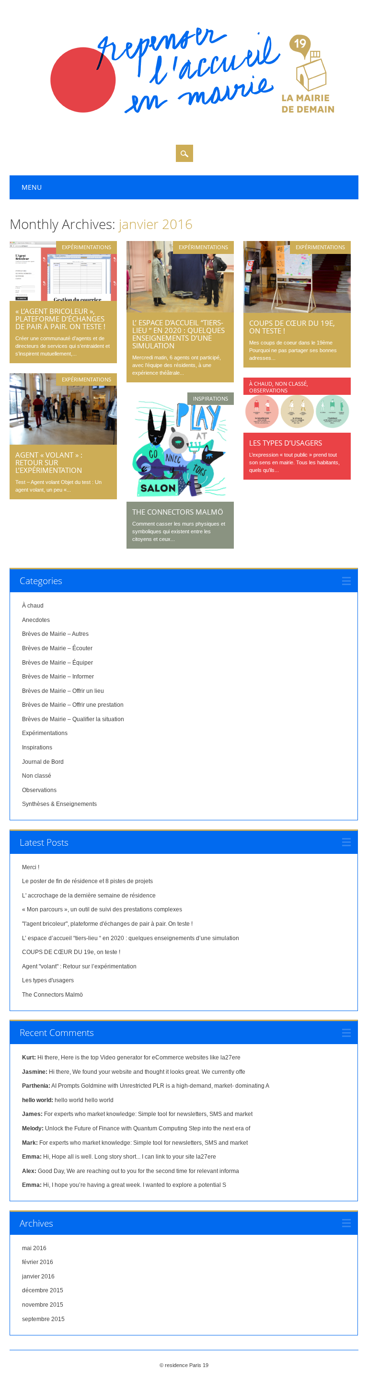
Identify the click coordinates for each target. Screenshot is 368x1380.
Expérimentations (86, 247)
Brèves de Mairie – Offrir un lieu (63, 691)
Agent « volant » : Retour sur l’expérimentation (48, 462)
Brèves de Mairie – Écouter (57, 648)
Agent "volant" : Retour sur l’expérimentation (79, 966)
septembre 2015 (43, 1319)
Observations (268, 390)
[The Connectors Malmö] (180, 499)
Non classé (291, 383)
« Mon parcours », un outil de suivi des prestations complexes (102, 909)
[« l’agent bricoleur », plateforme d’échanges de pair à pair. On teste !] (63, 298)
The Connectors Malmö (177, 512)
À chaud (260, 383)
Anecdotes (36, 620)
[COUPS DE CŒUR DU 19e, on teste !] (297, 310)
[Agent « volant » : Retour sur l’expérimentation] (63, 442)
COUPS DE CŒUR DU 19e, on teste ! (292, 326)
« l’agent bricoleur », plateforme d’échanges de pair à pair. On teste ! (60, 318)
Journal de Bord (43, 762)
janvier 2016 (38, 1276)
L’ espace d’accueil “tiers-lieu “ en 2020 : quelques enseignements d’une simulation (178, 334)
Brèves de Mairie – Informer (58, 676)
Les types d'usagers (48, 980)
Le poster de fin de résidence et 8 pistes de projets (87, 881)
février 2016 (37, 1262)
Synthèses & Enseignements (59, 804)
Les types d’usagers (285, 443)
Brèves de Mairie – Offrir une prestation (73, 705)
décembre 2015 (42, 1290)
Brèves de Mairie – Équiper (57, 662)
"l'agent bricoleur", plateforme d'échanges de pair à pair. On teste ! (107, 923)
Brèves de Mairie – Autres (55, 634)
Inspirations (210, 398)
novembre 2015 (42, 1304)
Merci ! (30, 867)
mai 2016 (34, 1248)
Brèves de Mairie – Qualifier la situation (73, 719)
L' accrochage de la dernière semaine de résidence (89, 895)
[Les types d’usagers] (297, 430)
